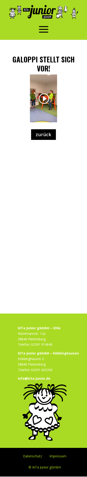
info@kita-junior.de (34, 378)
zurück (43, 134)
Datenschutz (32, 456)
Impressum (57, 456)
